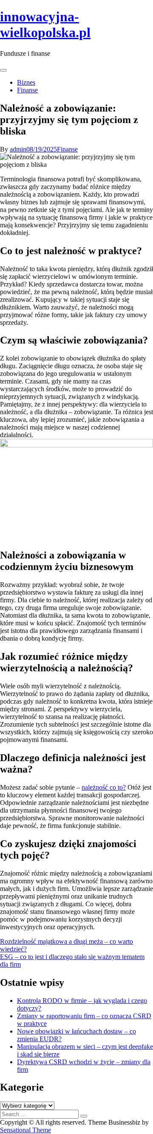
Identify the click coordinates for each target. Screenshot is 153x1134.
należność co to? (104, 787)
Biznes (26, 82)
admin (18, 149)
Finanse (27, 90)
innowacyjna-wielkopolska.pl (45, 24)
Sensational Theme (25, 1130)
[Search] (83, 1116)
